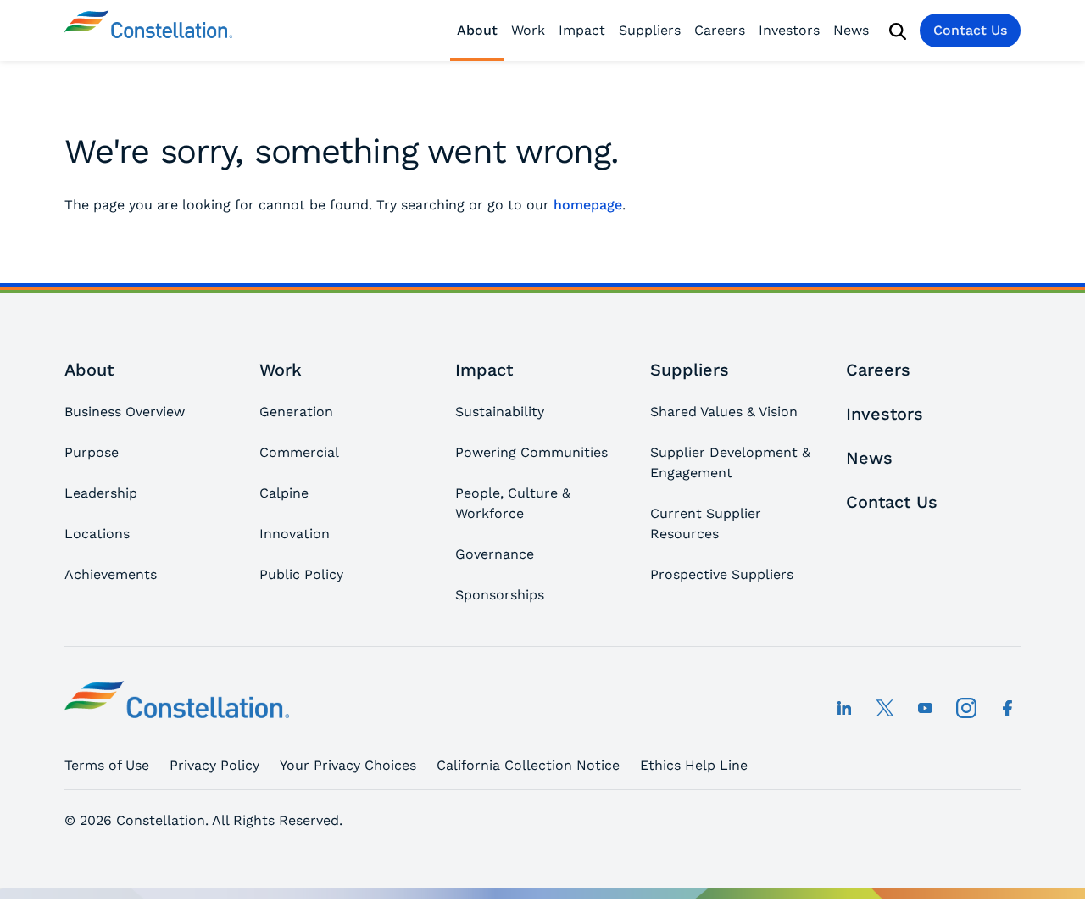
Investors (789, 30)
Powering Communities (531, 452)
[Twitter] (885, 708)
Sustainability (499, 412)
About (477, 30)
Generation (296, 412)
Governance (494, 554)
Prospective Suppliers (721, 574)
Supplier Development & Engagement (730, 462)
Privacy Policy (214, 765)
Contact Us (970, 30)
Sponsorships (499, 595)
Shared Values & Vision (724, 412)
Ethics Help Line (694, 765)
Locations (97, 534)
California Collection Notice (528, 765)
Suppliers (650, 30)
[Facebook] (1007, 708)
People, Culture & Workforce (512, 503)
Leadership (100, 493)
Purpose (91, 452)
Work (528, 30)
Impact (582, 30)
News (851, 30)
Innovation (294, 534)
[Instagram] (966, 708)
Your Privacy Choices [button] (348, 765)
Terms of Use (106, 765)
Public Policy (301, 574)
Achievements (110, 574)
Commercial (299, 452)
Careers (719, 30)
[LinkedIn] (844, 708)
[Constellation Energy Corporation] (148, 30)
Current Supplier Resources (705, 523)
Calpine (284, 493)
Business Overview (124, 412)
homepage (588, 205)
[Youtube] (925, 708)
